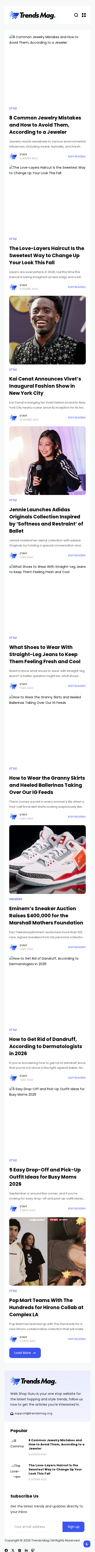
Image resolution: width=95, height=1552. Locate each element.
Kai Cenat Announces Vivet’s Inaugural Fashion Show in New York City (45, 385)
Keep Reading (77, 156)
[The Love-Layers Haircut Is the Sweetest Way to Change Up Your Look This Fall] (47, 199)
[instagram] (19, 1550)
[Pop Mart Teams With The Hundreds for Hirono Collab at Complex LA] (47, 1251)
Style (13, 108)
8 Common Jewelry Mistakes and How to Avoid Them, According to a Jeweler (45, 124)
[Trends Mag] (32, 15)
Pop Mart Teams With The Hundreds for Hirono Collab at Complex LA (46, 1307)
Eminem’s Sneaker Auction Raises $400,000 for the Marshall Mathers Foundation (46, 915)
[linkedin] (26, 1550)
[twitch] (33, 1550)
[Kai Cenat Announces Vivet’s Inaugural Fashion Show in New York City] (47, 330)
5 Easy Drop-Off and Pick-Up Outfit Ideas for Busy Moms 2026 (45, 1176)
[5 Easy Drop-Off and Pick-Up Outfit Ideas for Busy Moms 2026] (47, 1120)
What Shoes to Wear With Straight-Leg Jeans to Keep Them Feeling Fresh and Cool (44, 654)
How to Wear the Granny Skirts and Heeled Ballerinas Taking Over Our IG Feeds (47, 785)
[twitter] (13, 1550)
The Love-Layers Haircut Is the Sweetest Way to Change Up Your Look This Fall (46, 255)
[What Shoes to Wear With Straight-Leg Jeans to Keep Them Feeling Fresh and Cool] (47, 598)
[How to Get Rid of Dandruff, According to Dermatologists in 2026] (47, 990)
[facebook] (6, 1550)
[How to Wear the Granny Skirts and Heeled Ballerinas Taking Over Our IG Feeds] (47, 729)
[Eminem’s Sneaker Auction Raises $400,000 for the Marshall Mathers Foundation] (47, 859)
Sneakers (15, 899)
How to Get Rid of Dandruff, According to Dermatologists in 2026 (45, 1046)
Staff (23, 154)
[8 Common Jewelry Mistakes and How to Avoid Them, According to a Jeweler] (47, 68)
